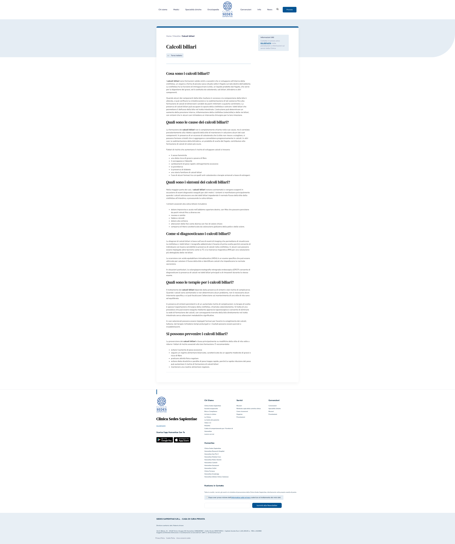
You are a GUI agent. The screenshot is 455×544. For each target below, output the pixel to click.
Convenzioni (245, 10)
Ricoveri (239, 406)
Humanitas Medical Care (212, 457)
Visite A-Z (207, 423)
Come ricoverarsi (242, 411)
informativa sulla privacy (240, 497)
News (269, 10)
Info (259, 10)
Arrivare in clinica (210, 414)
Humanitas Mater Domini (212, 460)
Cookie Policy (170, 538)
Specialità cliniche (193, 10)
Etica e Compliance (210, 411)
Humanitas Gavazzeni (211, 465)
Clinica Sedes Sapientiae (212, 406)
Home (168, 36)
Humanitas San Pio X (211, 454)
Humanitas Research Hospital (214, 451)
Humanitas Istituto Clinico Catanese (216, 477)
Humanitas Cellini (210, 468)
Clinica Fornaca (209, 471)
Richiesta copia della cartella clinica (249, 409)
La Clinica (207, 417)
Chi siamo (163, 10)
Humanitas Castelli (210, 463)
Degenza (239, 414)
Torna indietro (176, 55)
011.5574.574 (266, 43)
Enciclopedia (213, 10)
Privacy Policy (160, 538)
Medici (176, 10)
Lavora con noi (209, 434)
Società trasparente (211, 409)
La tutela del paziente (211, 420)
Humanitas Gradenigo (211, 474)
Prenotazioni (241, 417)
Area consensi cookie (183, 538)
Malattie (176, 36)
